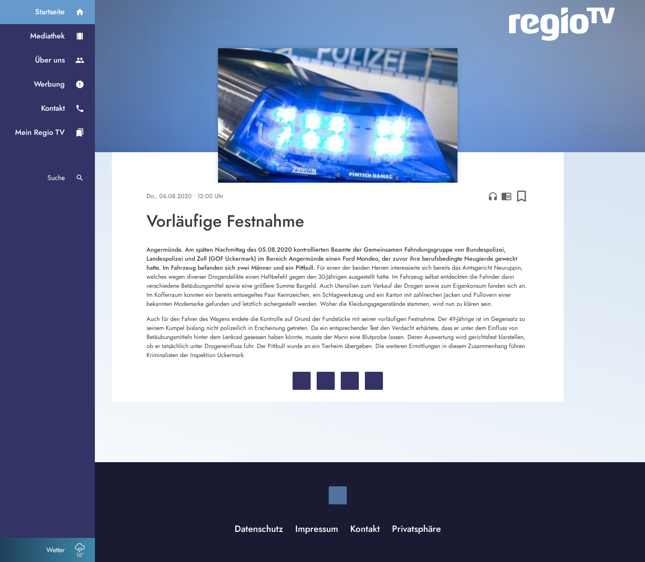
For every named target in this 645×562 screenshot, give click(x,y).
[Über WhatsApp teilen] (350, 381)
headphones (493, 196)
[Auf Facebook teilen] (302, 381)
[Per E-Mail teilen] (374, 381)
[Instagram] (338, 495)
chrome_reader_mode (506, 196)
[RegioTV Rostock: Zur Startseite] (562, 24)
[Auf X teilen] (326, 381)
